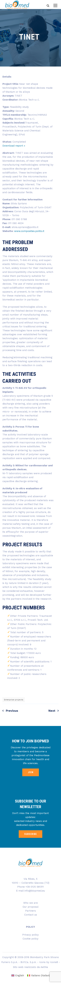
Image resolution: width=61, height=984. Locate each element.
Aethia (44, 967)
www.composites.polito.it (29, 231)
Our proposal (31, 906)
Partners (30, 910)
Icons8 (54, 962)
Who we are (30, 902)
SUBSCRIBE (30, 834)
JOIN (30, 772)
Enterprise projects (13, 700)
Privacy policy (30, 934)
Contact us (30, 914)
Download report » (13, 145)
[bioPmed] (17, 4)
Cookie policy (30, 938)
